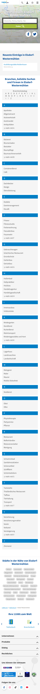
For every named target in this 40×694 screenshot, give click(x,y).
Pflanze (7, 425)
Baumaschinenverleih (12, 153)
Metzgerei (8, 370)
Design (6, 187)
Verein (6, 524)
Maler (6, 373)
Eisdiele (7, 202)
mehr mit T (9, 505)
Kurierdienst (9, 329)
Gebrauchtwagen (10, 249)
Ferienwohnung (10, 227)
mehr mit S (9, 476)
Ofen (6, 407)
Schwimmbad (9, 459)
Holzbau (7, 285)
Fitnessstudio (9, 224)
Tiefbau (7, 495)
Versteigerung (9, 531)
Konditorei (8, 326)
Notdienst (8, 392)
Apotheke (8, 110)
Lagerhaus (8, 351)
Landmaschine (10, 355)
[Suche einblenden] (22, 2)
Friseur (6, 220)
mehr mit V (9, 534)
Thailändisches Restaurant (14, 491)
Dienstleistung (9, 190)
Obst (6, 403)
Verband (7, 527)
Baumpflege (9, 150)
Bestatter (7, 146)
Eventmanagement (11, 205)
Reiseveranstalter (11, 444)
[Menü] (37, 2)
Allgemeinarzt (9, 114)
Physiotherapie (10, 418)
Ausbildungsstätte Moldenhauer (15, 64)
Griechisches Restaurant (13, 253)
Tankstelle (8, 488)
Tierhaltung (8, 498)
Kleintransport (9, 333)
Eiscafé (6, 209)
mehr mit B (9, 157)
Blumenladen (9, 143)
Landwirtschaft (10, 358)
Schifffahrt (8, 469)
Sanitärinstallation (11, 462)
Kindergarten (9, 322)
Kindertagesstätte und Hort (15, 336)
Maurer (6, 377)
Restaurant (8, 437)
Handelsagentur (10, 289)
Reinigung (8, 447)
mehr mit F (9, 238)
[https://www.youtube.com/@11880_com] (27, 687)
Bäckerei (7, 139)
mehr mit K (9, 340)
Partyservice (8, 422)
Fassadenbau (9, 231)
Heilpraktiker (9, 282)
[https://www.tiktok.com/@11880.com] (15, 687)
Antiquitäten (9, 124)
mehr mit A (9, 128)
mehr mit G (9, 267)
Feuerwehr (8, 234)
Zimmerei (7, 546)
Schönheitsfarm (10, 473)
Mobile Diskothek (11, 380)
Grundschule (9, 256)
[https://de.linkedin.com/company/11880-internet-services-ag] (21, 687)
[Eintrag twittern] (34, 34)
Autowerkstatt (9, 117)
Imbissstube (9, 311)
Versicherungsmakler (12, 520)
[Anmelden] (27, 2)
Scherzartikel (9, 466)
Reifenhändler (9, 440)
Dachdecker (8, 183)
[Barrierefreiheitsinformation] (32, 2)
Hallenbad (8, 278)
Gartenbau (8, 260)
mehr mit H (10, 296)
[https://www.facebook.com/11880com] (4, 687)
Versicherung (9, 517)
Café (5, 172)
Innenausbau (9, 307)
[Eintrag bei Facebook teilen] (28, 34)
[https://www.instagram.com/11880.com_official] (9, 687)
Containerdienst (10, 168)
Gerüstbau (8, 263)
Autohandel (8, 121)
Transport (8, 502)
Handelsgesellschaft (12, 292)
